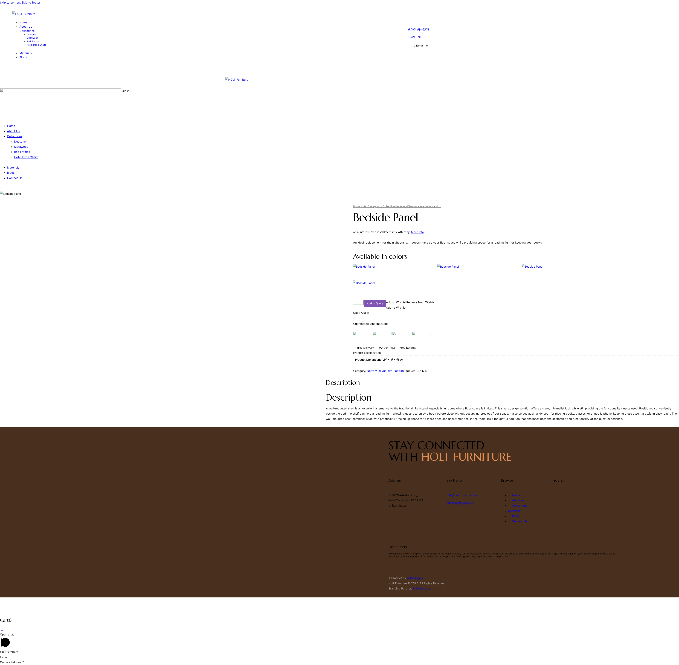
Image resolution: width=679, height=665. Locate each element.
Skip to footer (31, 2)
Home (357, 206)
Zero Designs (421, 588)
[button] (411, 302)
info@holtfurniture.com (462, 495)
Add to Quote (375, 303)
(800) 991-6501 (418, 29)
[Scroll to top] (2, 629)
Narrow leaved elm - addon (424, 206)
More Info (417, 232)
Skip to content (10, 2)
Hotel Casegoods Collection (378, 206)
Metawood (401, 206)
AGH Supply (415, 578)
